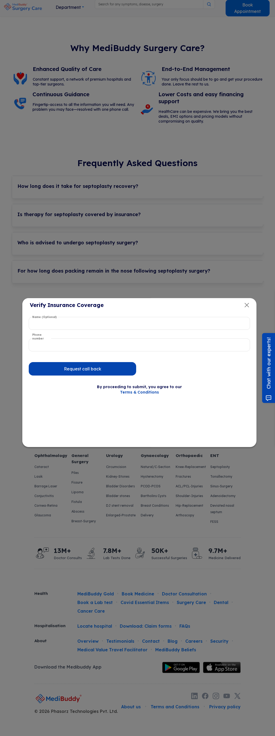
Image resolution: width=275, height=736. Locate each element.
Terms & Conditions (139, 392)
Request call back (82, 368)
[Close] (247, 305)
